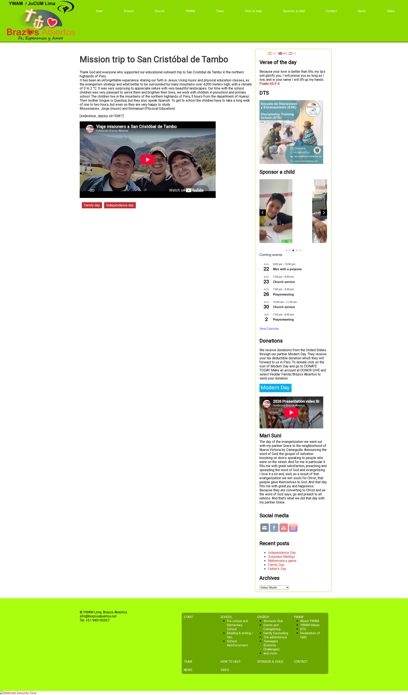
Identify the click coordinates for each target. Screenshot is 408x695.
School (129, 11)
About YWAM (309, 621)
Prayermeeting (283, 294)
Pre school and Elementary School (237, 625)
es (274, 53)
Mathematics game (282, 561)
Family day (92, 205)
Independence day (120, 205)
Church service (284, 282)
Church (159, 11)
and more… (271, 653)
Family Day (276, 565)
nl (294, 53)
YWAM (190, 11)
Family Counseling (276, 633)
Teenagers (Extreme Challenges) (271, 645)
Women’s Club (273, 621)
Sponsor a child (294, 11)
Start (99, 11)
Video (391, 11)
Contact (331, 11)
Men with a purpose (287, 269)
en (284, 53)
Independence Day (282, 553)
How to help (253, 11)
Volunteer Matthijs (281, 557)
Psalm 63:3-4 (269, 84)
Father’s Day (277, 569)
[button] (324, 212)
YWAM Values (310, 625)
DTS (303, 629)
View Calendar (269, 328)
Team (220, 11)
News (362, 11)
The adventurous (275, 637)
